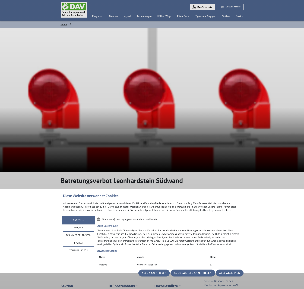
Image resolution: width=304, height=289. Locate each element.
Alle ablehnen (229, 273)
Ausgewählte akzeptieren (193, 273)
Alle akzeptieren (154, 273)
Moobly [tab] (78, 227)
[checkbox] (169, 219)
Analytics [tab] (78, 220)
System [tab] (78, 243)
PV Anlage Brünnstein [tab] (78, 235)
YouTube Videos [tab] (78, 250)
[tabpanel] (169, 242)
